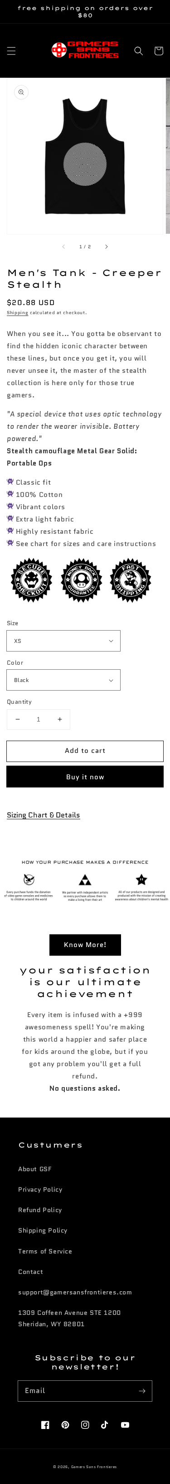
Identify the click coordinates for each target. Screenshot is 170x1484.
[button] (11, 51)
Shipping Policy (43, 1230)
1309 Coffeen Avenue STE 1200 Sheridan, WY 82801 (69, 1318)
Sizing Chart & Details (43, 815)
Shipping (18, 312)
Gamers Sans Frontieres (94, 1466)
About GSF (34, 1168)
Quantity (19, 701)
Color (15, 662)
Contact (30, 1271)
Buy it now (85, 777)
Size (13, 623)
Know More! (85, 945)
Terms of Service (45, 1251)
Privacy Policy (40, 1189)
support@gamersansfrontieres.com (75, 1292)
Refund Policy (40, 1209)
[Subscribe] (142, 1391)
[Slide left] (64, 247)
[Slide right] (106, 247)
